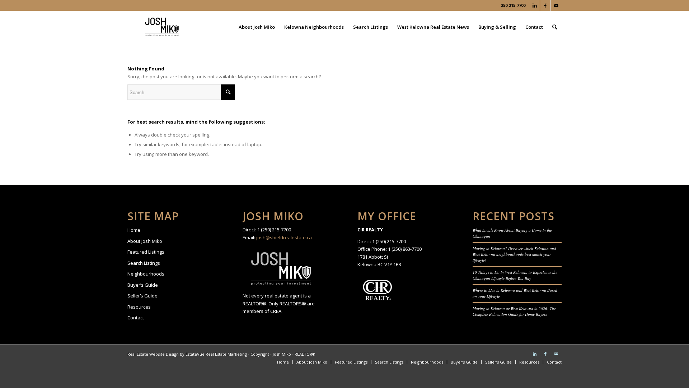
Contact (135, 317)
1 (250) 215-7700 (274, 229)
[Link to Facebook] (545, 5)
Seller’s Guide (142, 295)
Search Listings (143, 263)
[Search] (555, 27)
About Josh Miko (144, 241)
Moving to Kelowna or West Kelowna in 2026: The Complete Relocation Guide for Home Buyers (514, 311)
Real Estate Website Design (153, 354)
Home (133, 230)
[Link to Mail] (556, 5)
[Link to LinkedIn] (534, 5)
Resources (139, 307)
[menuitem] (257, 27)
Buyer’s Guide (142, 285)
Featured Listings (145, 252)
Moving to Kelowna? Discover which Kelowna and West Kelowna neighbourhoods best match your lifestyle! (514, 254)
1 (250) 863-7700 (405, 249)
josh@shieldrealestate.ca (284, 237)
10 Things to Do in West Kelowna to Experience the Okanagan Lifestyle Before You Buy (515, 275)
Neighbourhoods (145, 274)
